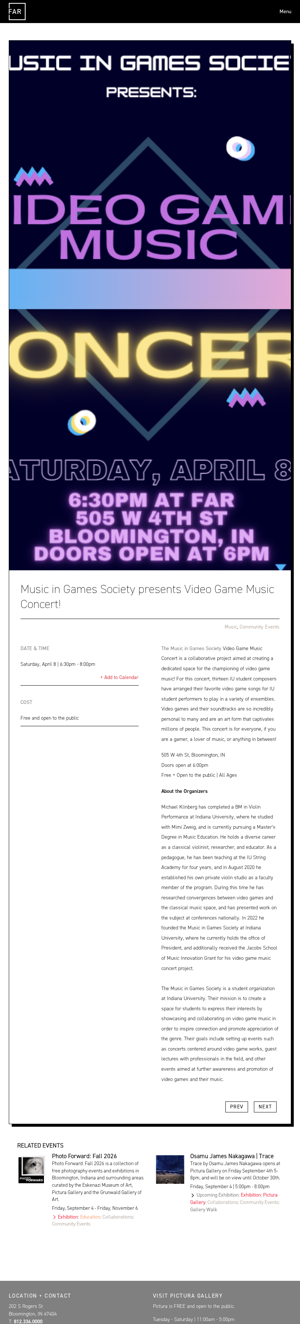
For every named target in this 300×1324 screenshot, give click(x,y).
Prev (237, 1106)
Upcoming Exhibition (217, 1194)
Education (90, 1216)
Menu (285, 11)
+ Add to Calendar (119, 677)
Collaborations (117, 1216)
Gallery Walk (203, 1209)
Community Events (260, 626)
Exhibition (68, 1216)
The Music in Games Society (191, 648)
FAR (17, 19)
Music (231, 626)
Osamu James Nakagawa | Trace (232, 1156)
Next (265, 1106)
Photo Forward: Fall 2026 (84, 1156)
